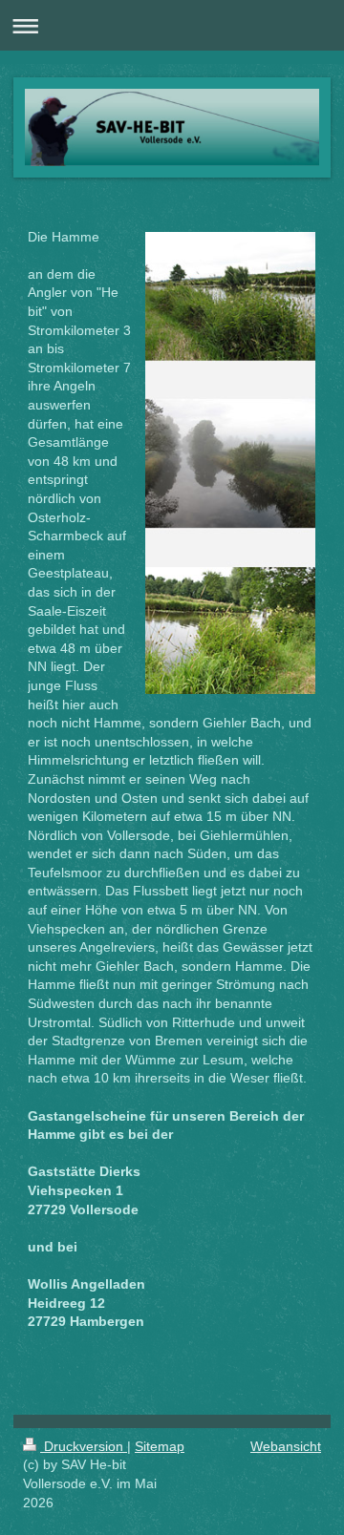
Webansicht (285, 1446)
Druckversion (83, 1446)
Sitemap (159, 1446)
